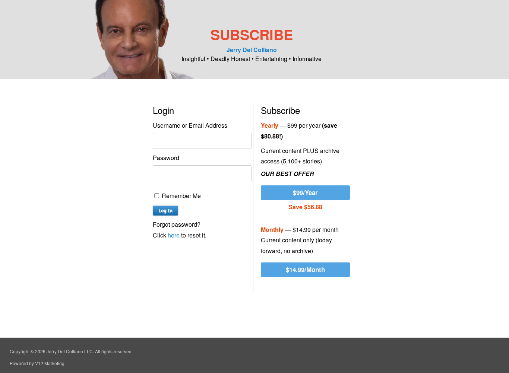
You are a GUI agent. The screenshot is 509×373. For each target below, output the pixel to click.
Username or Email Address (190, 125)
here (174, 235)
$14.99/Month (305, 269)
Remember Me (180, 195)
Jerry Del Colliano (252, 49)
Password (166, 157)
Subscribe (252, 34)
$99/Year (305, 192)
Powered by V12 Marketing (37, 363)
